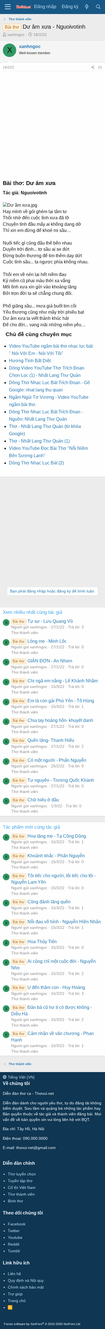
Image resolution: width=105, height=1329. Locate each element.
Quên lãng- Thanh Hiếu (43, 740)
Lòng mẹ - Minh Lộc (39, 641)
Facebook (16, 1224)
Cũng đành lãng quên (41, 901)
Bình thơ (15, 1201)
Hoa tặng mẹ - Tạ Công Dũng (49, 836)
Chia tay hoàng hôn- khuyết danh (53, 720)
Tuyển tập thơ (20, 1180)
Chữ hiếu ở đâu (36, 799)
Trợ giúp (15, 1294)
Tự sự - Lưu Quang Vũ (43, 621)
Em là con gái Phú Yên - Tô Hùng (53, 700)
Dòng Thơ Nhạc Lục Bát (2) (36, 463)
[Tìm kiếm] (98, 6)
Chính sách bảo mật (26, 1287)
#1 (100, 67)
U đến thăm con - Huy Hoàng (49, 987)
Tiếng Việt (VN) (21, 1077)
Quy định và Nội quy (26, 1280)
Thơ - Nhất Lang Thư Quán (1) (39, 441)
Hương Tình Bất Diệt (30, 360)
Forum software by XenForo (42, 1324)
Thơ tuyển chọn (22, 1174)
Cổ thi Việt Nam (22, 1187)
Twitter (14, 1230)
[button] (7, 7)
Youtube (15, 1237)
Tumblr (14, 1251)
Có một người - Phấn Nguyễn (49, 760)
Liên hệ (14, 1273)
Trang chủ (17, 1300)
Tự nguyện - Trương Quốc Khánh (53, 780)
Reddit (13, 1244)
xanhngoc (16, 34)
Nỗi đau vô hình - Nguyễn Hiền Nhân (57, 921)
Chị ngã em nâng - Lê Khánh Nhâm (55, 680)
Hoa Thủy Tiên (35, 941)
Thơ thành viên (24, 632)
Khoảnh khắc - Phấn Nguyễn (49, 855)
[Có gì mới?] (87, 6)
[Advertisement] (52, 123)
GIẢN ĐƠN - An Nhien (42, 660)
